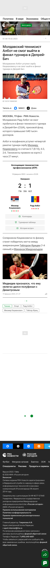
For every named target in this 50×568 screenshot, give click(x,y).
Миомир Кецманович (13, 310)
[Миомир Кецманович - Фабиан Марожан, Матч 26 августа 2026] (18, 210)
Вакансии (7, 477)
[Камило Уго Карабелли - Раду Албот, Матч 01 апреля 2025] (31, 208)
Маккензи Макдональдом (28, 249)
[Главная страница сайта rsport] (16, 25)
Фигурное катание (20, 462)
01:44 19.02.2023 (10, 39)
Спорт (16, 306)
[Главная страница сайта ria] (3, 25)
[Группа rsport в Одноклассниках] (39, 446)
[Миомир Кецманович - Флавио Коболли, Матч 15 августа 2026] (13, 210)
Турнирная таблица (27, 222)
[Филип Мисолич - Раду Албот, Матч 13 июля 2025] (35, 208)
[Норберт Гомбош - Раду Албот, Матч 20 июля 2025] (38, 208)
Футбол (6, 462)
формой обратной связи (35, 534)
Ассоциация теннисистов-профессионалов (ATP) (25, 166)
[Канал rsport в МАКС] (8, 446)
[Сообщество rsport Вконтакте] (28, 446)
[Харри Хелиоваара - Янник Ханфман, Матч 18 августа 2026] (14, 210)
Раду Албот (28, 306)
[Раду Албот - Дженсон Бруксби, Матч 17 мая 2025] (33, 208)
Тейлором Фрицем (30, 245)
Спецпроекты (9, 466)
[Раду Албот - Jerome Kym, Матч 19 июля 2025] (36, 208)
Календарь (27, 216)
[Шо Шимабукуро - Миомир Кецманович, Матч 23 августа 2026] (16, 210)
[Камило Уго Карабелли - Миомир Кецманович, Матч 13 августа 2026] (11, 210)
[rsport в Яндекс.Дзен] (18, 446)
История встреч (27, 228)
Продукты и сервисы (39, 466)
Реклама (22, 466)
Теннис (7, 306)
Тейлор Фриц (32, 310)
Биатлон (35, 462)
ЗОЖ (43, 462)
